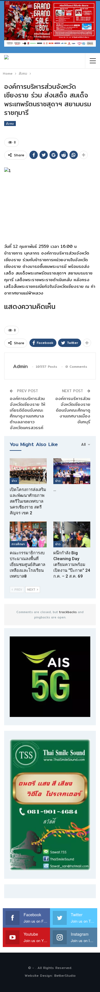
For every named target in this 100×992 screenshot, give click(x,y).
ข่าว (14, 480)
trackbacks (68, 612)
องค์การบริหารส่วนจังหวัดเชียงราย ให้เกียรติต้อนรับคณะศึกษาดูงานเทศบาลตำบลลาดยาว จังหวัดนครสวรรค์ (27, 413)
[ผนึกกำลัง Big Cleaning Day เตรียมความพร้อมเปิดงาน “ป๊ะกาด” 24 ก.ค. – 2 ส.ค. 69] (71, 534)
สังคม (10, 123)
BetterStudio (65, 975)
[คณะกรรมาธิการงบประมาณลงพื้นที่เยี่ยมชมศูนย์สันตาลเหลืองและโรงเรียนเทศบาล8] (28, 534)
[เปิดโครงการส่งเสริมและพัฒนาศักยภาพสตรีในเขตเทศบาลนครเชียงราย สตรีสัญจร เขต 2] (28, 471)
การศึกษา (18, 544)
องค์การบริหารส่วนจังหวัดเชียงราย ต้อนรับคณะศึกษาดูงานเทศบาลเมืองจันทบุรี (72, 410)
